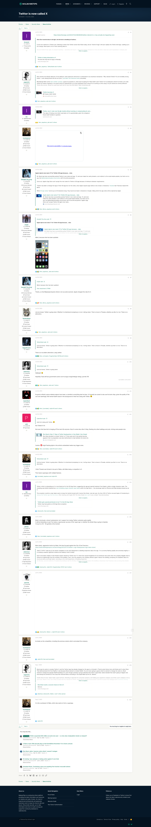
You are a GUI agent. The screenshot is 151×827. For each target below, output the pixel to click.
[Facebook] (106, 802)
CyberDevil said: (41, 418)
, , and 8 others (49, 303)
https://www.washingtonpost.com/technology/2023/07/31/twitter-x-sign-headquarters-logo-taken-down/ (65, 547)
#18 (130, 638)
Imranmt (22, 16)
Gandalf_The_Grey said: (43, 219)
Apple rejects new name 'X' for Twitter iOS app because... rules (61, 195)
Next (25, 28)
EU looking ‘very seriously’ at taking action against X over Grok (41, 759)
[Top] (129, 819)
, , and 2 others (48, 122)
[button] (63, 4)
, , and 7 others (49, 385)
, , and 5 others (51, 408)
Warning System (52, 798)
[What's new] (126, 4)
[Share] (128, 32)
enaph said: (40, 281)
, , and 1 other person (51, 694)
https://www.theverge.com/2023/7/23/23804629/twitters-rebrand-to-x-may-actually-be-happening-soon (84, 35)
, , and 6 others (49, 209)
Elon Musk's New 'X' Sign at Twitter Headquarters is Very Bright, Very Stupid (65, 434)
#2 (130, 72)
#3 (130, 107)
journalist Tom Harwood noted (71, 78)
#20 (130, 699)
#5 (130, 169)
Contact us (100, 819)
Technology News (28, 739)
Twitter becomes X (48, 92)
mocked (112, 185)
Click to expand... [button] (83, 51)
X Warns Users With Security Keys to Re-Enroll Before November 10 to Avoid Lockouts (48, 743)
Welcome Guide (52, 801)
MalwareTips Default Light (27, 819)
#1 (130, 32)
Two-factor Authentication (55, 804)
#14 (130, 482)
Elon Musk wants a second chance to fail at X (51, 685)
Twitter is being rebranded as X (47, 57)
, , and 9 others (54, 356)
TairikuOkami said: (41, 342)
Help (121, 819)
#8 (130, 308)
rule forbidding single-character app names (68, 488)
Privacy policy (115, 819)
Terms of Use (107, 819)
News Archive (26, 747)
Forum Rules (51, 794)
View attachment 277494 (43, 288)
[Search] (130, 4)
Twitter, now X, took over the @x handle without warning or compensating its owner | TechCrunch (71, 111)
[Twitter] (109, 802)
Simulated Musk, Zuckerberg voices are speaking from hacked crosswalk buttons (46, 766)
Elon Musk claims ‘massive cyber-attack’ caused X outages (40, 751)
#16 (130, 542)
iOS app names (44, 191)
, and (47, 476)
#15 (130, 517)
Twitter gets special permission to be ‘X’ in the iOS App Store (55, 502)
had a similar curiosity (56, 81)
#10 (130, 362)
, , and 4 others (50, 66)
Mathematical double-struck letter (51, 178)
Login (78, 794)
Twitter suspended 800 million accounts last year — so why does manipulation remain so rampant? (55, 736)
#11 (130, 391)
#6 (130, 215)
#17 (130, 573)
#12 (130, 414)
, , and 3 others (48, 163)
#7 (130, 277)
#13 (130, 454)
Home (125, 819)
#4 (130, 128)
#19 (130, 665)
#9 (130, 338)
